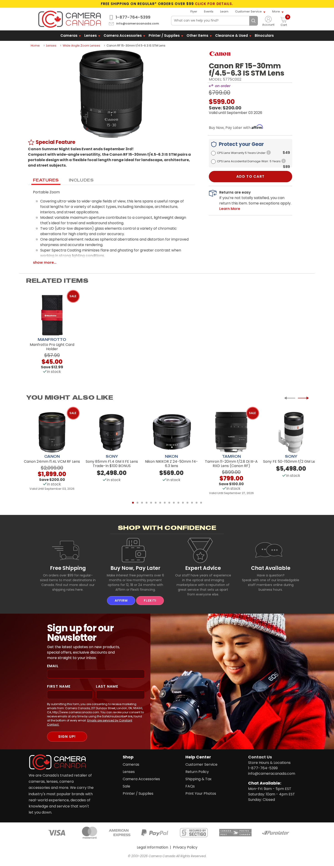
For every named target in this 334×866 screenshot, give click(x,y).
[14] (192, 503)
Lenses (90, 35)
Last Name (107, 686)
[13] (187, 503)
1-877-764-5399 (133, 17)
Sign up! (67, 736)
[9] (169, 503)
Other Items (197, 35)
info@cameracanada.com (137, 24)
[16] (201, 503)
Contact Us (260, 757)
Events (208, 11)
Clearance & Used (231, 35)
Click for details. (214, 4)
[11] (178, 503)
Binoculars (264, 35)
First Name (59, 686)
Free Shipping (68, 568)
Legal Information (152, 847)
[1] (133, 503)
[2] (137, 503)
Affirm (121, 600)
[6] (156, 503)
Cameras (68, 35)
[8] (165, 503)
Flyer (193, 11)
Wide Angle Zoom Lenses (81, 45)
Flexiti (150, 600)
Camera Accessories (123, 35)
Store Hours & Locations (269, 762)
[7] (160, 503)
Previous (290, 398)
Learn (224, 11)
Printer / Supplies (164, 35)
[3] (142, 503)
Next (303, 398)
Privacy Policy (185, 847)
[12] (183, 503)
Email (53, 666)
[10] (174, 503)
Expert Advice (203, 568)
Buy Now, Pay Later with (230, 127)
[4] (146, 503)
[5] (151, 503)
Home (35, 45)
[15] (196, 503)
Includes (81, 179)
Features (46, 179)
